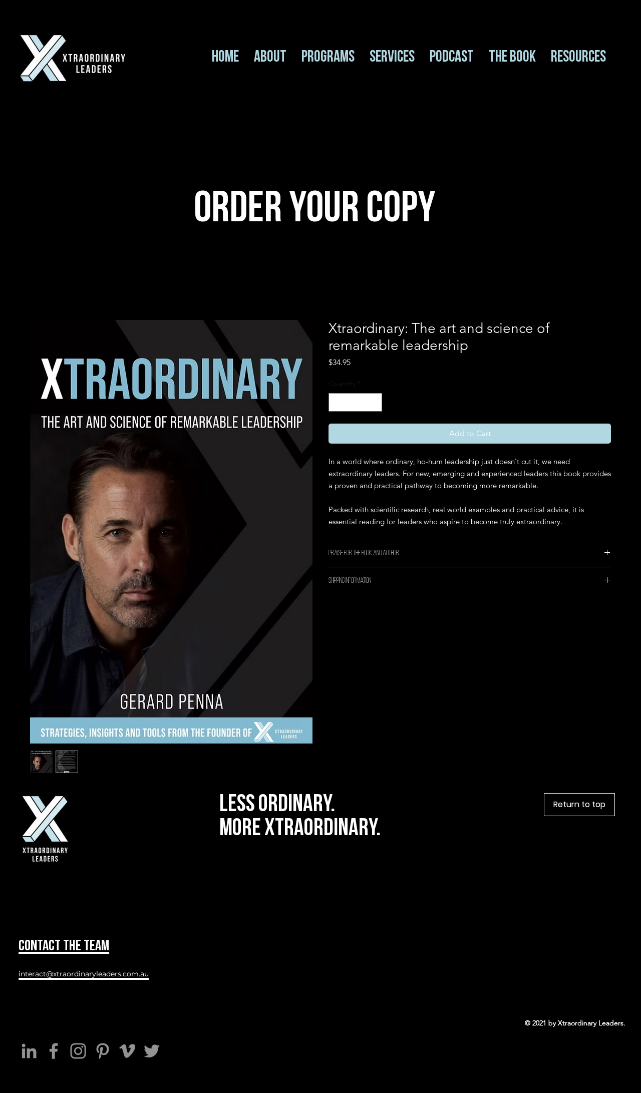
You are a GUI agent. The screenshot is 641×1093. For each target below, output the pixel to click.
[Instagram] (78, 1050)
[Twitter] (151, 1050)
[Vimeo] (127, 1050)
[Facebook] (53, 1050)
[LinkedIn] (29, 1050)
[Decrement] (336, 402)
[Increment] (374, 402)
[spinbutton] (355, 402)
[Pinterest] (102, 1050)
